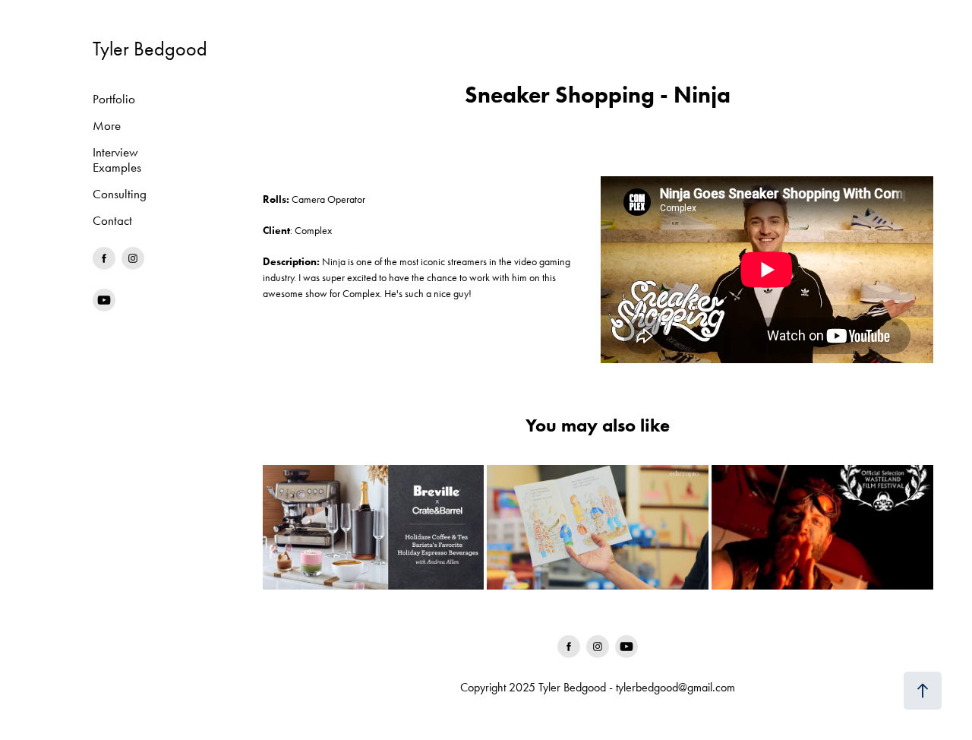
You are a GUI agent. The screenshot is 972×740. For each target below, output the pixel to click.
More (107, 125)
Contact (112, 220)
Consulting (120, 193)
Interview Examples (117, 159)
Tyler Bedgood (150, 49)
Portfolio (114, 98)
